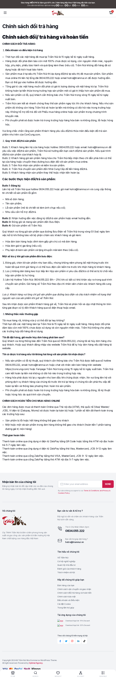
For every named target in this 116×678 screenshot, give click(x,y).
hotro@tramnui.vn (74, 542)
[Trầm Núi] (58, 12)
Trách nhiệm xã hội (66, 572)
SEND (108, 484)
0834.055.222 (74, 531)
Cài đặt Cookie (64, 604)
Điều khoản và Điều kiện (68, 600)
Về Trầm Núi (62, 557)
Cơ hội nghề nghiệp (66, 561)
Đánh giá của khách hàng (69, 569)
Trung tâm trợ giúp (65, 607)
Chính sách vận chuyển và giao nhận (74, 589)
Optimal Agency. (36, 663)
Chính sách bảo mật (66, 596)
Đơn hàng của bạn (65, 585)
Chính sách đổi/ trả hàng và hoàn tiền (74, 593)
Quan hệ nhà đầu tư (66, 565)
